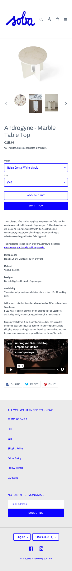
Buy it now (36, 205)
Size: (6, 175)
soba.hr (30, 558)
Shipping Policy (15, 448)
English (21, 537)
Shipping (21, 147)
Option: (7, 160)
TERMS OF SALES (17, 419)
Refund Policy (14, 458)
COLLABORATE (16, 468)
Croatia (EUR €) (44, 537)
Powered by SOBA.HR (43, 558)
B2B (10, 438)
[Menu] (65, 19)
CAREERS (13, 477)
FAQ (10, 429)
